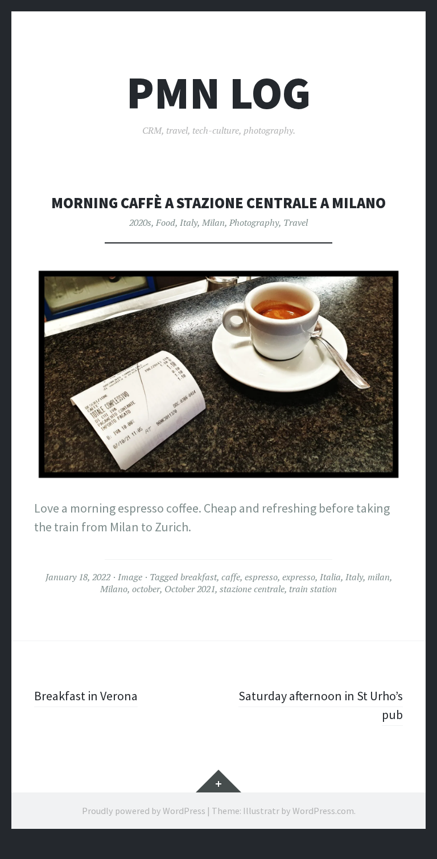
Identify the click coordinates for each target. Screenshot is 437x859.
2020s (140, 222)
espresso (261, 577)
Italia (330, 577)
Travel (295, 222)
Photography (254, 222)
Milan (213, 222)
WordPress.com (323, 810)
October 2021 (189, 589)
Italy (188, 222)
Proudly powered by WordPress (143, 810)
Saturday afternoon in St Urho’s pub (320, 705)
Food (165, 222)
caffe (230, 577)
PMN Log (218, 93)
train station (313, 589)
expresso (298, 577)
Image (130, 577)
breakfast (198, 577)
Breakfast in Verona (86, 696)
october (146, 589)
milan (379, 577)
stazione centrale (252, 589)
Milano (113, 589)
